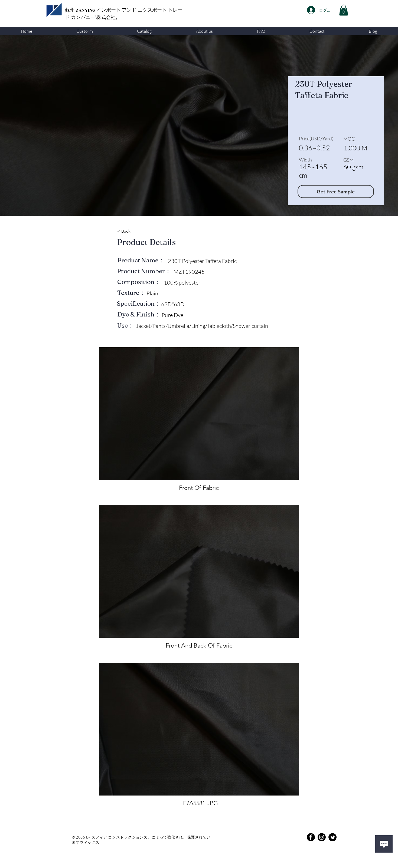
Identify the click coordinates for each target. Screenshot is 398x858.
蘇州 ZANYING (80, 10)
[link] (343, 10)
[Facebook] (311, 837)
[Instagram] (322, 837)
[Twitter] (332, 837)
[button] (84, 31)
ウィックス (89, 842)
